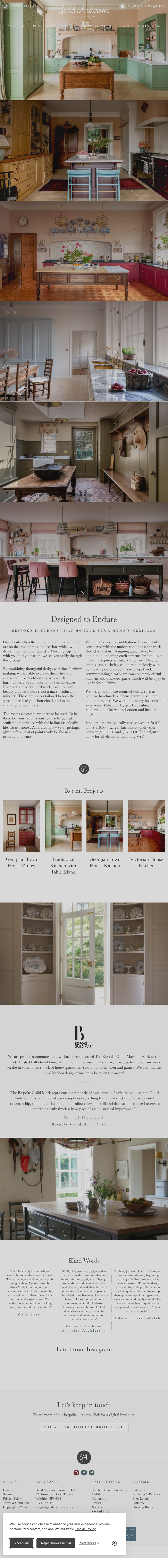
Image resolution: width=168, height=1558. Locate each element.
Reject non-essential (56, 1543)
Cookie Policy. (85, 1529)
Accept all (21, 1543)
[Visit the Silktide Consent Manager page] (115, 1543)
